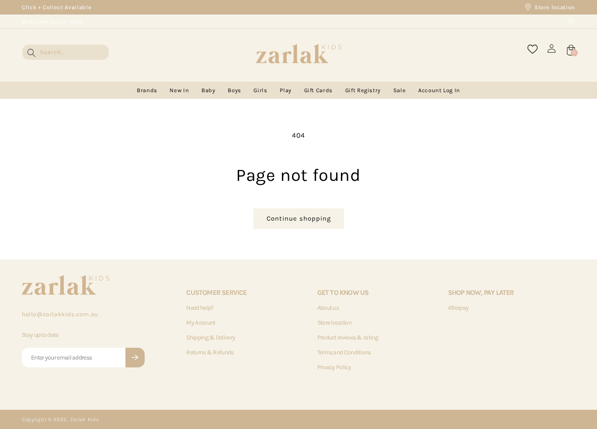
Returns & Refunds (209, 352)
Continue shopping (299, 218)
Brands (147, 90)
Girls (260, 90)
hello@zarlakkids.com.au (60, 314)
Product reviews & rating (347, 337)
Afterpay (458, 307)
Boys (234, 90)
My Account (200, 322)
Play (286, 90)
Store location (555, 7)
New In (179, 90)
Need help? (199, 307)
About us (328, 307)
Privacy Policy (334, 367)
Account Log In (439, 90)
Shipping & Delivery (210, 337)
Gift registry (363, 90)
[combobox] (65, 52)
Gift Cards (318, 90)
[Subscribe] (135, 357)
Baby (208, 90)
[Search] (31, 53)
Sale (399, 90)
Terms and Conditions (344, 352)
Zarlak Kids (84, 419)
